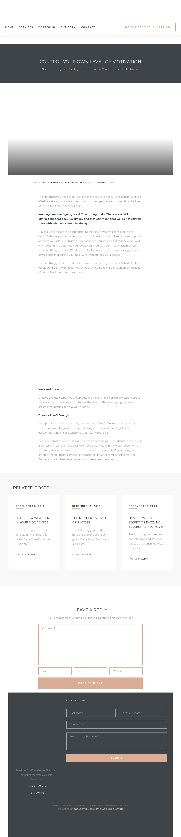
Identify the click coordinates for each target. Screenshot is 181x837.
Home (9, 27)
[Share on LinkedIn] (127, 182)
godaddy (78, 809)
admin (101, 182)
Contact (88, 27)
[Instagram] (90, 817)
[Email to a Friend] (145, 182)
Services (26, 27)
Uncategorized (73, 182)
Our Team (68, 27)
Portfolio (46, 27)
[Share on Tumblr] (132, 182)
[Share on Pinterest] (140, 182)
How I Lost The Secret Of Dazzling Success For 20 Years (146, 522)
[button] (148, 27)
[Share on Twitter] (123, 182)
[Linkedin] (100, 817)
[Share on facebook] (118, 182)
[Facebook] (81, 817)
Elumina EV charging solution (104, 809)
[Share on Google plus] (136, 182)
